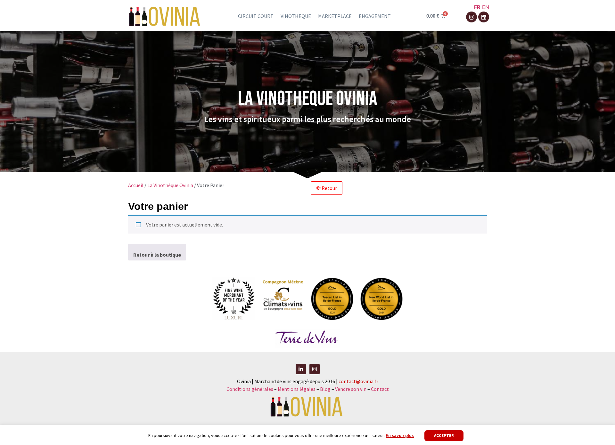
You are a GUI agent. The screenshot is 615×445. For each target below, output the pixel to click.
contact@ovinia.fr (358, 381)
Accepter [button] (444, 435)
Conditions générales (249, 389)
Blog (326, 389)
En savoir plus (400, 435)
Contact (380, 389)
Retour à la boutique (157, 254)
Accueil (136, 185)
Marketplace (335, 16)
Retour (329, 188)
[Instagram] (471, 17)
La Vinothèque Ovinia (170, 185)
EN (485, 7)
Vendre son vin (351, 389)
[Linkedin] (483, 17)
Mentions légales (297, 389)
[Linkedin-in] (301, 369)
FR (477, 7)
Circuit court (256, 16)
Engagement (375, 16)
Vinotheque (296, 16)
